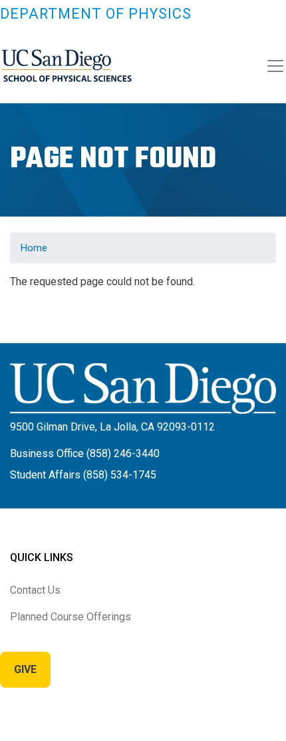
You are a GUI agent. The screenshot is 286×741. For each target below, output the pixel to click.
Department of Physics (96, 13)
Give (25, 669)
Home (34, 248)
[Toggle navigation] (275, 66)
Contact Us (35, 590)
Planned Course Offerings (70, 616)
